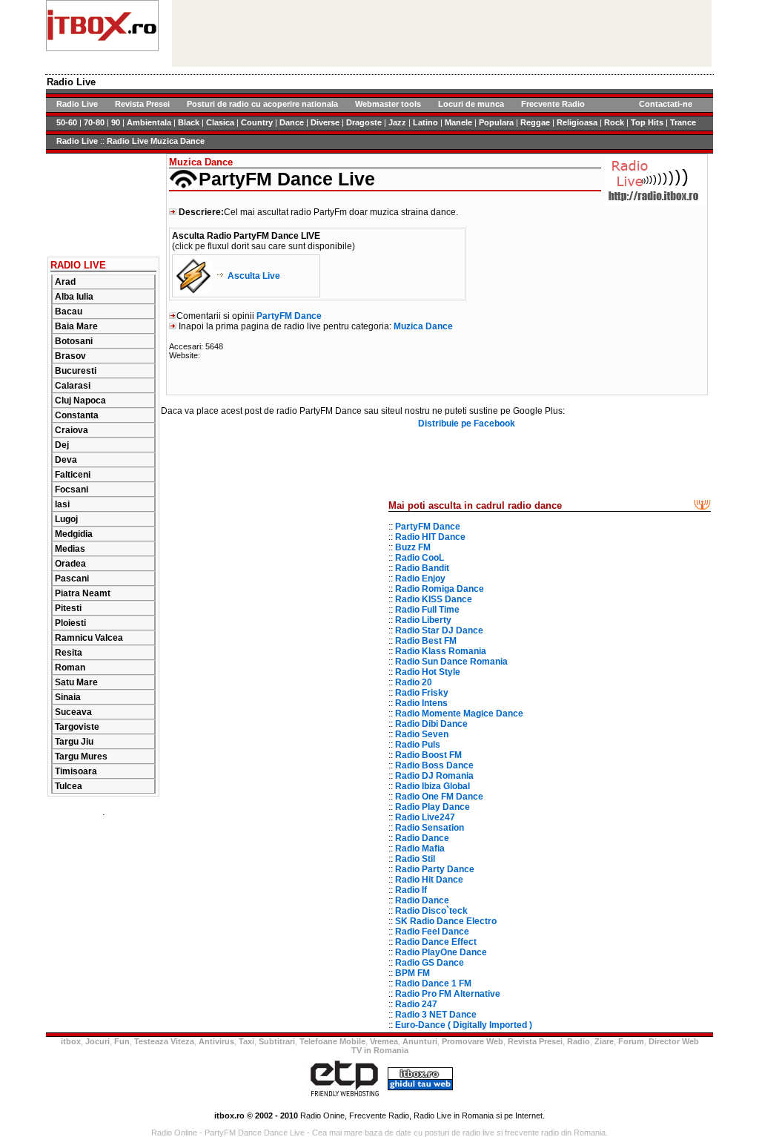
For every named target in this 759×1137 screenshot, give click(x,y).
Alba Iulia (74, 296)
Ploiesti (70, 623)
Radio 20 (413, 682)
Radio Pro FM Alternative (447, 994)
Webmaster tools (388, 103)
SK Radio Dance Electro (446, 921)
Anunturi (419, 1041)
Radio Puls (417, 744)
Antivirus (216, 1041)
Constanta (77, 415)
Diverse (325, 122)
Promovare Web (472, 1041)
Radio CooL (419, 558)
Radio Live (77, 103)
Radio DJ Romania (434, 776)
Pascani (72, 578)
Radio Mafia (420, 848)
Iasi (62, 504)
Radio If (411, 890)
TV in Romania (379, 1050)
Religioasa (577, 122)
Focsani (71, 489)
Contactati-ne (665, 103)
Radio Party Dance (434, 869)
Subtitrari (277, 1041)
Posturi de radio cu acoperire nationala (262, 103)
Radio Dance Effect (436, 942)
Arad (65, 282)
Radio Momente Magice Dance (459, 713)
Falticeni (72, 474)
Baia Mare (76, 326)
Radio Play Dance (432, 807)
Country (257, 122)
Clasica (220, 122)
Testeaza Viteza (164, 1041)
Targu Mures (81, 756)
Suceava (73, 712)
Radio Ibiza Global (432, 786)
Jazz (397, 122)
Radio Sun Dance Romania (451, 661)
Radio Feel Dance (432, 931)
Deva (66, 460)
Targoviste (77, 727)
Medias (70, 549)
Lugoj (66, 519)
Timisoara (76, 771)
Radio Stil (415, 859)
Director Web (674, 1041)
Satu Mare (76, 682)
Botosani (74, 341)
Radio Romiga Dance (439, 589)
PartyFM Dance (289, 316)
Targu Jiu (74, 741)
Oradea (70, 563)
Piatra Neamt (82, 593)
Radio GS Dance (429, 963)
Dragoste (364, 122)
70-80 (94, 122)
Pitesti (68, 608)
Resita (68, 652)
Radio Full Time (427, 609)
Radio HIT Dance (430, 537)
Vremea (384, 1041)
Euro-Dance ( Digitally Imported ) (463, 1025)
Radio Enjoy (420, 578)
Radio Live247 (425, 817)
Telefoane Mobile (332, 1041)
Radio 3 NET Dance (436, 1014)
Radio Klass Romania (440, 651)
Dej (62, 445)
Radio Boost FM (428, 755)
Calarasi (72, 385)
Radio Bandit (422, 568)
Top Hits (647, 122)
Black (188, 122)
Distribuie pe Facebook (466, 423)
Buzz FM (413, 547)
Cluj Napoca (80, 400)
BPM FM (412, 973)
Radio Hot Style (427, 672)
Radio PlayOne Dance (441, 952)
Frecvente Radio (553, 103)
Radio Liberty (423, 620)
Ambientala (149, 122)
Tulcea (68, 786)
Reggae (535, 122)
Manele (458, 122)
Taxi (246, 1041)
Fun (122, 1041)
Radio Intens (421, 703)
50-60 (66, 122)
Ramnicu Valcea (89, 638)
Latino (425, 122)
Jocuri (97, 1041)
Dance (291, 122)
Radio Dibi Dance (431, 724)
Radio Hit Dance (429, 879)
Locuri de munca (471, 103)
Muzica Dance (423, 326)
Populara (496, 122)
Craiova (71, 430)
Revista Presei (142, 103)
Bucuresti (75, 371)
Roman (70, 667)
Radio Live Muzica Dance (156, 140)
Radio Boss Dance (434, 765)
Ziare (604, 1041)
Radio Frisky (421, 693)
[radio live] (102, 48)
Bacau (68, 311)
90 (115, 122)
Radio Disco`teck (431, 911)
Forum (631, 1041)
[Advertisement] (103, 200)
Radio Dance (422, 838)
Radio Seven (421, 734)
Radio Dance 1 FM (433, 983)
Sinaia (68, 697)
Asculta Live (254, 276)
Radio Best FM (426, 641)
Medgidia (74, 534)
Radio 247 (416, 1004)
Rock (614, 122)
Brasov (70, 356)
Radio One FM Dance (439, 796)
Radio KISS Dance (433, 599)
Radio (578, 1041)
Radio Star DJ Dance (439, 630)
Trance (683, 122)
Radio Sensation (429, 828)
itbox (71, 1041)
